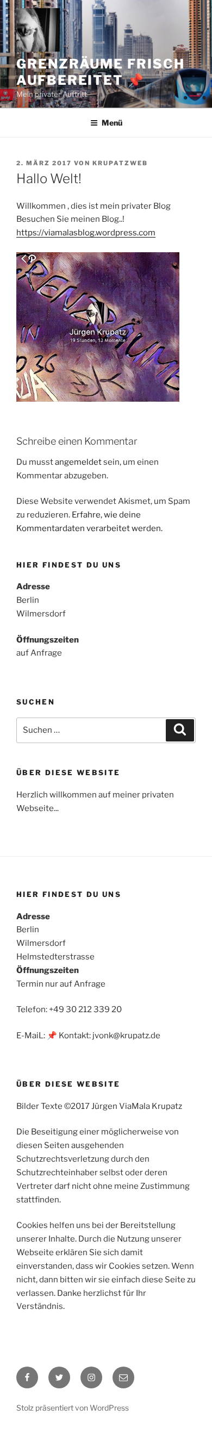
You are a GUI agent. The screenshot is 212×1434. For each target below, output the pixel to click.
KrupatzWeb (120, 163)
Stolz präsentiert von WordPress (72, 1407)
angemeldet (78, 462)
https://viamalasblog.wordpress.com (85, 233)
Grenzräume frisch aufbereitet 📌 (100, 72)
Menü (112, 122)
